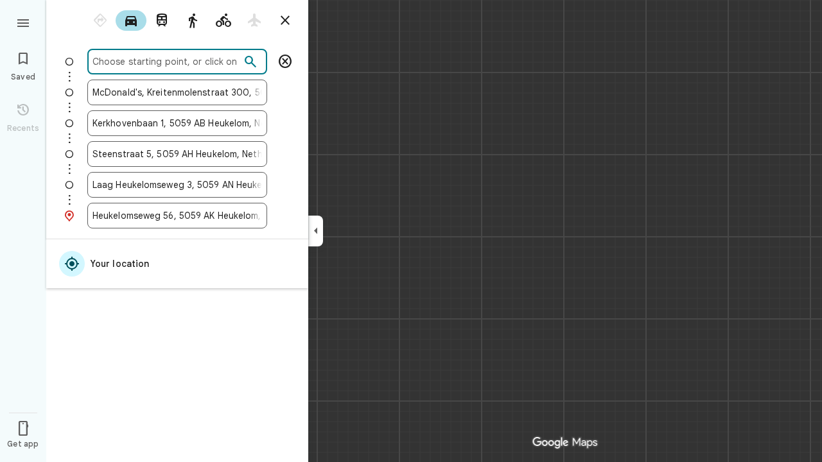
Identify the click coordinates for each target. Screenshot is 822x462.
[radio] (100, 20)
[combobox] (166, 61)
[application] (411, 231)
